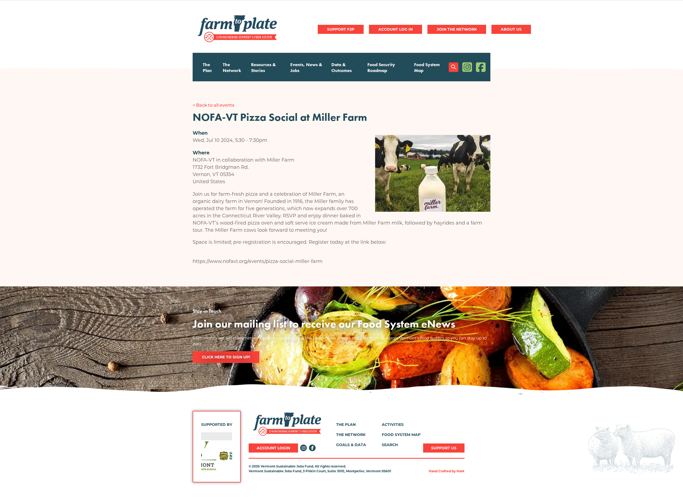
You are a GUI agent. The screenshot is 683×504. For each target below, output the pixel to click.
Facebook (481, 67)
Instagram (467, 67)
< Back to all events (213, 105)
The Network (232, 67)
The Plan (207, 67)
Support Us (443, 448)
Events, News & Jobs (306, 67)
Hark (460, 471)
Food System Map (427, 67)
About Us (511, 29)
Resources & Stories (263, 67)
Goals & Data (351, 444)
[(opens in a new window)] (216, 455)
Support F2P (340, 29)
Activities (393, 424)
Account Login (273, 448)
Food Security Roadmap (381, 67)
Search (453, 67)
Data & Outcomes (341, 67)
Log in (395, 29)
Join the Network (457, 29)
